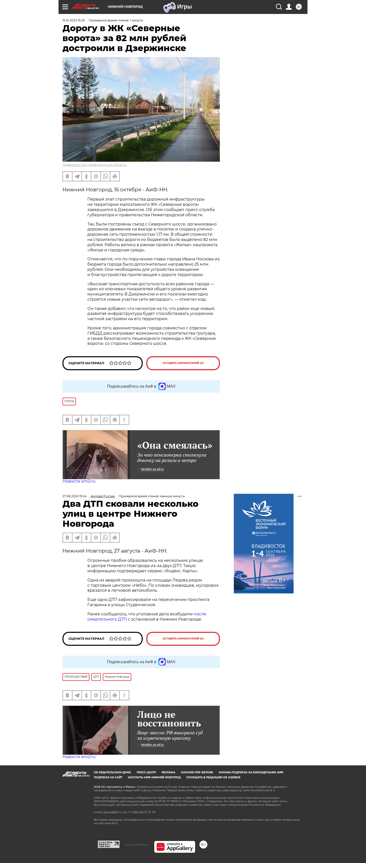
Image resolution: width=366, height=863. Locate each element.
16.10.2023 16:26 (73, 20)
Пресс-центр (146, 772)
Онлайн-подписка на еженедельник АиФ (251, 772)
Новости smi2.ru (79, 481)
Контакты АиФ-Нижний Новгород (154, 777)
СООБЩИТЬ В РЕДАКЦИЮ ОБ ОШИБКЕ (213, 777)
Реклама (168, 772)
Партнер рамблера (137, 844)
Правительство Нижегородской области (94, 165)
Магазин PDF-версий (197, 772)
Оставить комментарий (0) (183, 363)
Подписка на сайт (108, 777)
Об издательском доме (112, 772)
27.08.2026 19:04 (74, 496)
